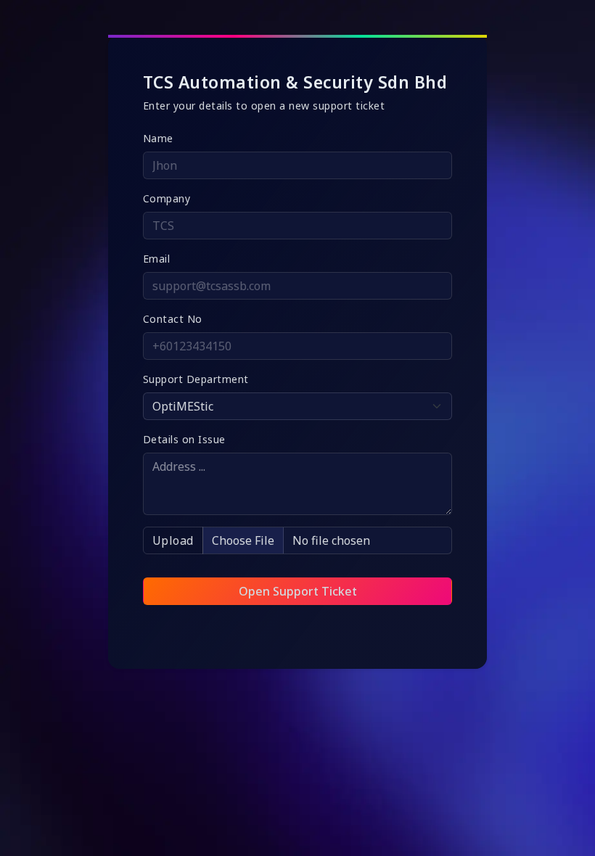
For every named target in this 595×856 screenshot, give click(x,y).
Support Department (196, 379)
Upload (173, 540)
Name (158, 138)
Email (157, 259)
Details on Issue (184, 439)
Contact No (172, 319)
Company (167, 198)
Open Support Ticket (298, 591)
